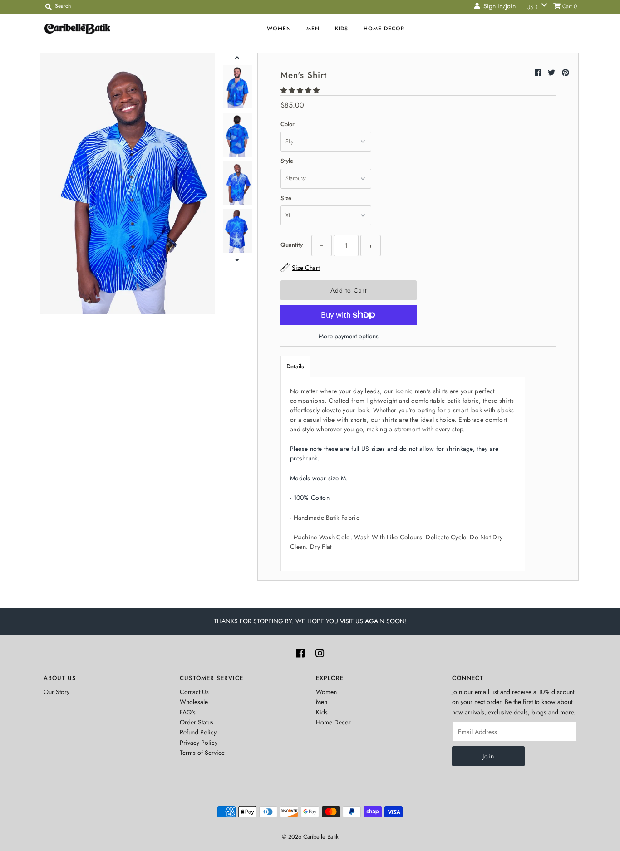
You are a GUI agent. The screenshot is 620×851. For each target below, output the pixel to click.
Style (286, 161)
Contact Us (194, 691)
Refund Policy (198, 732)
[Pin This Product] (565, 73)
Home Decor (384, 28)
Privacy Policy (198, 742)
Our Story (56, 691)
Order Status (196, 722)
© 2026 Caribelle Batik (310, 836)
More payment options (349, 336)
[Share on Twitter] (552, 73)
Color (287, 124)
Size (285, 198)
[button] (300, 90)
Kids (341, 28)
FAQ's (188, 712)
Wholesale (194, 701)
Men (313, 28)
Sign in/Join (498, 5)
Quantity (291, 244)
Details (295, 366)
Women (279, 28)
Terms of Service (202, 752)
